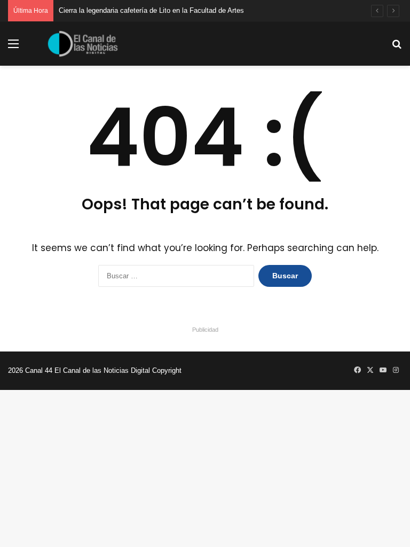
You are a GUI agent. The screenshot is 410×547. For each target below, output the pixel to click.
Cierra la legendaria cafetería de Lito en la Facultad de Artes (151, 10)
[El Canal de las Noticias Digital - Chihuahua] (82, 43)
